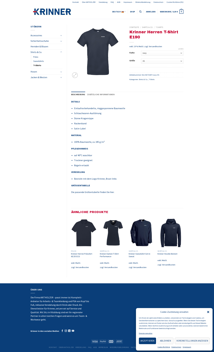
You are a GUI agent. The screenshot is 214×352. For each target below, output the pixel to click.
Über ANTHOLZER (88, 2)
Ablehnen (165, 340)
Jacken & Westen (39, 77)
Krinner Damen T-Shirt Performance (109, 255)
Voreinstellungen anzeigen (192, 340)
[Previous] (71, 245)
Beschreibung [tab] (78, 94)
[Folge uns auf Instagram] (66, 331)
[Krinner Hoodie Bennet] (170, 233)
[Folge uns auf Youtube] (73, 331)
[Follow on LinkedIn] (69, 331)
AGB (118, 2)
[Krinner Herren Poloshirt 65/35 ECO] (84, 233)
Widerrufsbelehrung (142, 2)
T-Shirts (37, 65)
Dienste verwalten (145, 333)
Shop (132, 12)
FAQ (112, 2)
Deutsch (116, 12)
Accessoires (36, 35)
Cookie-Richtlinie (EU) (175, 2)
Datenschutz (176, 347)
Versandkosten (155, 46)
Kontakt (75, 2)
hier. (112, 192)
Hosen (34, 71)
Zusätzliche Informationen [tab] (101, 94)
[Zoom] (75, 75)
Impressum (187, 347)
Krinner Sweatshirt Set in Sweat (139, 255)
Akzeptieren (147, 340)
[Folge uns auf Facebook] (62, 331)
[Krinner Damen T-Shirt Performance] (113, 233)
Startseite (134, 27)
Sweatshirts (38, 61)
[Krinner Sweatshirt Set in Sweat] (142, 233)
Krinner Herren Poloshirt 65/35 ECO (81, 255)
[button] (208, 312)
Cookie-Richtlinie (164, 347)
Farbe (132, 53)
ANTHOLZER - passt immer (54, 297)
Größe (132, 61)
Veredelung (103, 2)
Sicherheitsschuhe (40, 40)
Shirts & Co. (36, 52)
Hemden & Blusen (39, 46)
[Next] (183, 245)
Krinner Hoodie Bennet (167, 253)
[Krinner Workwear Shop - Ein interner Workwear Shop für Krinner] (62, 12)
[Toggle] (61, 35)
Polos (35, 57)
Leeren (180, 49)
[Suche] (140, 11)
